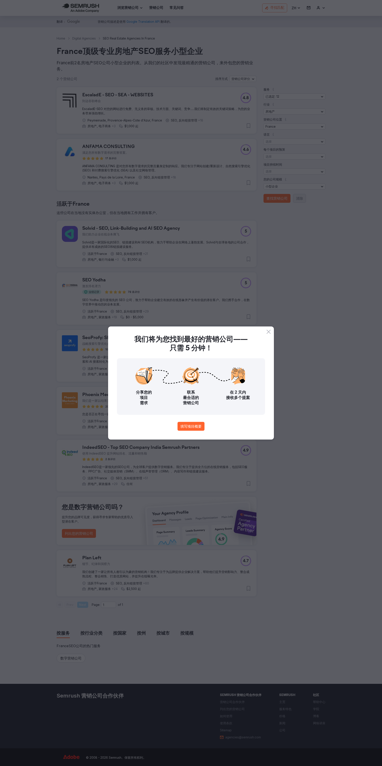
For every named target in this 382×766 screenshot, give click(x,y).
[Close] (268, 331)
